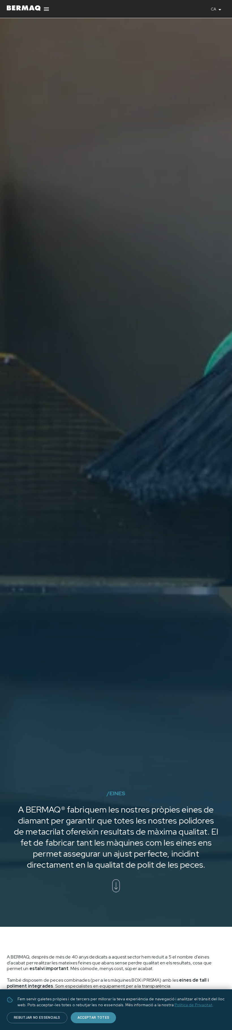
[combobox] (218, 9)
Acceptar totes (93, 1018)
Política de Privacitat (193, 1004)
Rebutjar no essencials (37, 1018)
